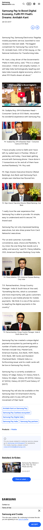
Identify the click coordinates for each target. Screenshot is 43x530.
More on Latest (21, 479)
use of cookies (23, 519)
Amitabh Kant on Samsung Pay (15, 408)
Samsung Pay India (10, 421)
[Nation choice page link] (34, 4)
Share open (37, 27)
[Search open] (23, 4)
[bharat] (29, 4)
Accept (34, 524)
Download (33, 27)
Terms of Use (6, 508)
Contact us (5, 505)
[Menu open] (39, 4)
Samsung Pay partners (29, 421)
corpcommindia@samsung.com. (15, 447)
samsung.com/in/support (16, 443)
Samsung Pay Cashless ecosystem (16, 413)
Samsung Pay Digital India (13, 417)
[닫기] (39, 510)
